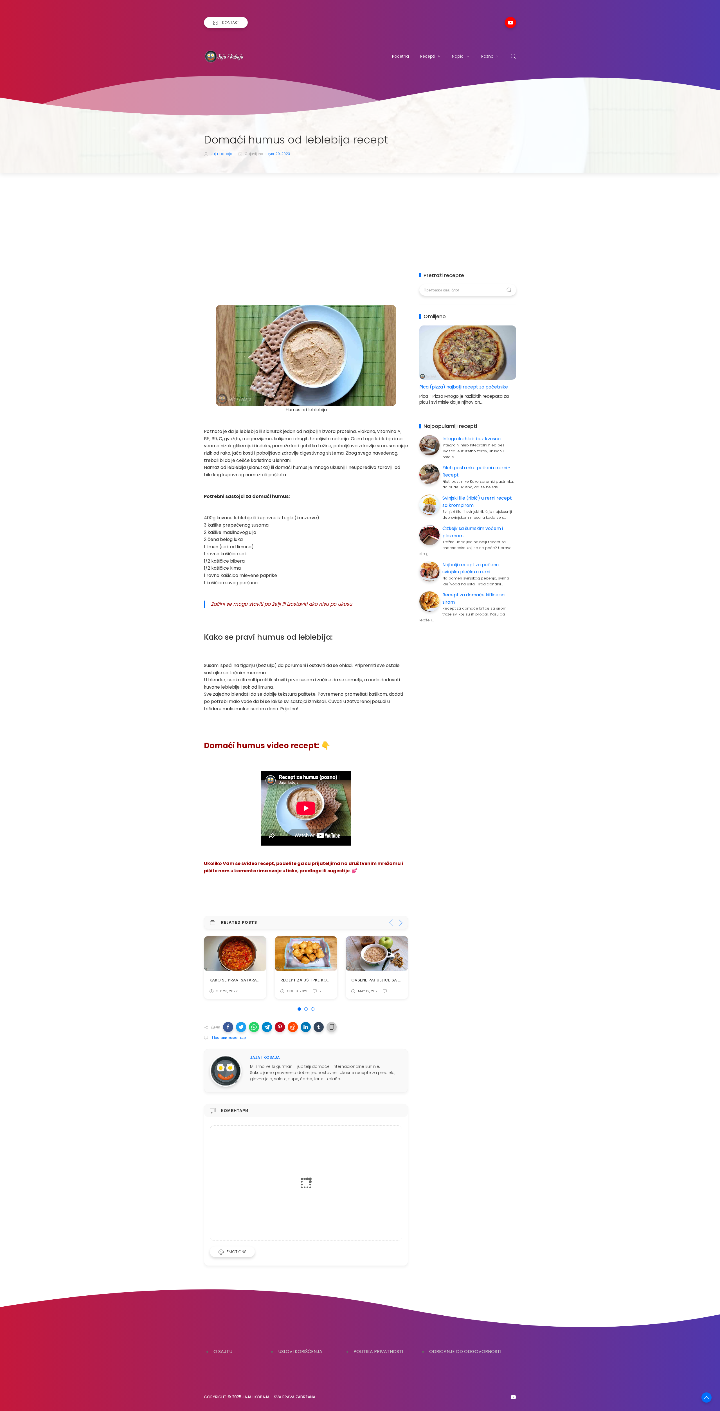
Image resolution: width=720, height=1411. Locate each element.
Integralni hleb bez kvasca (471, 438)
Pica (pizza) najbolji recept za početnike (463, 387)
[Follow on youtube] (510, 22)
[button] (228, 1027)
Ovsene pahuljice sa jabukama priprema (325, 980)
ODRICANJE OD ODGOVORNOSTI (465, 1351)
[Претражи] (513, 56)
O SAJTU (222, 1351)
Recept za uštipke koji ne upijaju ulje (252, 980)
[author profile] (226, 1070)
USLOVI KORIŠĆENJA (300, 1351)
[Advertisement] (360, 215)
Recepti (427, 56)
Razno (487, 56)
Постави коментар (228, 1037)
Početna (400, 56)
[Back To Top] (706, 1397)
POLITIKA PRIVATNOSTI (378, 1351)
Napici (458, 56)
